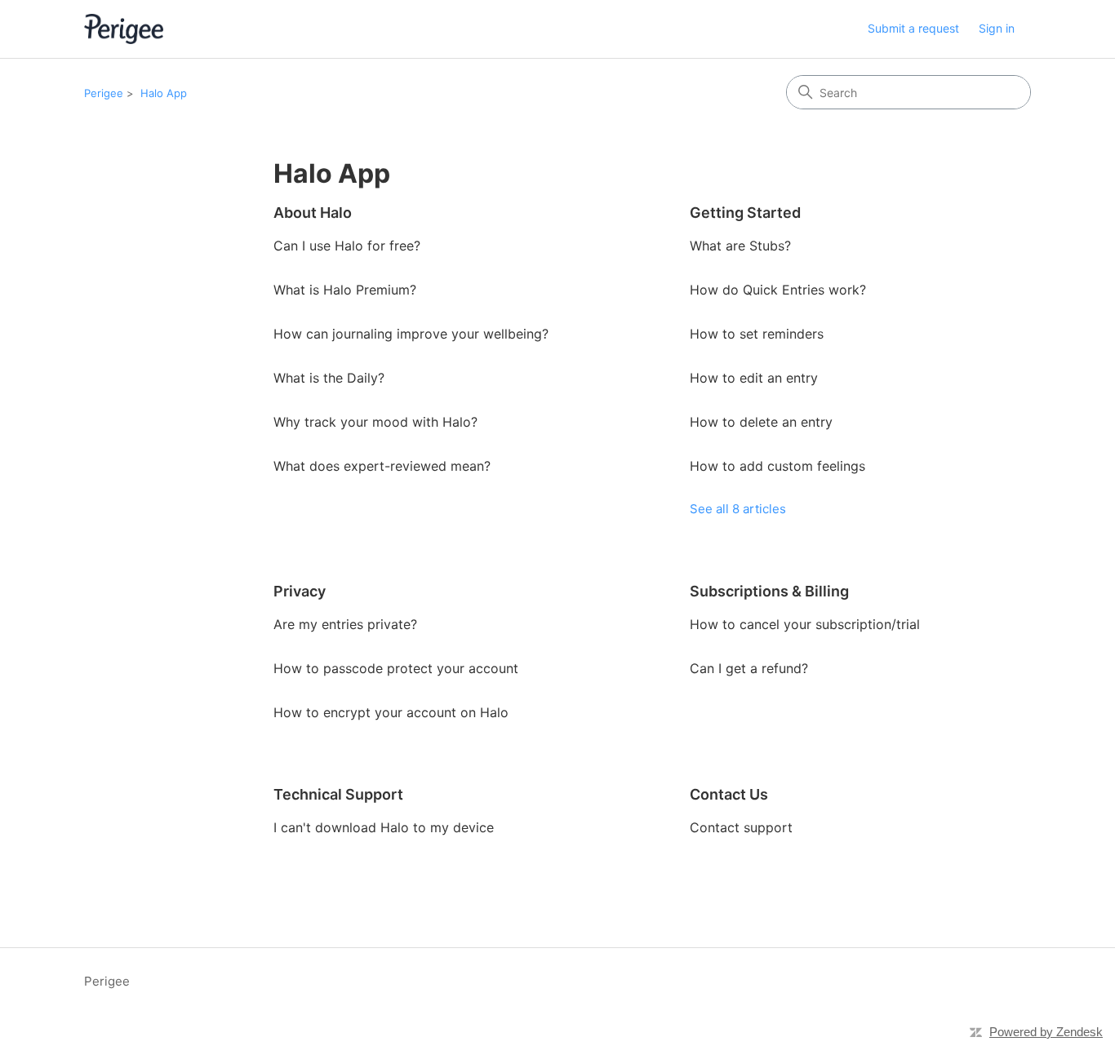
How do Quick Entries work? (778, 289)
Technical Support (338, 794)
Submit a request (913, 28)
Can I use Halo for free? (346, 245)
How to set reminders (757, 334)
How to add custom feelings (777, 466)
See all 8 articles (738, 508)
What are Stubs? (740, 245)
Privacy (299, 591)
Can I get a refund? (749, 668)
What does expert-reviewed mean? (382, 466)
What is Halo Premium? (344, 289)
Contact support (741, 827)
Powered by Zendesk (1046, 1032)
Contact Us (729, 794)
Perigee (103, 93)
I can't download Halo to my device (383, 827)
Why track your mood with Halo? (375, 422)
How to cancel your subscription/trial (805, 624)
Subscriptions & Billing (769, 591)
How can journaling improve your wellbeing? (411, 334)
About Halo (312, 212)
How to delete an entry (761, 422)
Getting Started (745, 212)
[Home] (123, 29)
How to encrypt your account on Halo (391, 712)
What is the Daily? (328, 378)
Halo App (163, 93)
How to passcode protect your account (395, 668)
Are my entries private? (345, 624)
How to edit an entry (754, 378)
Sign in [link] (997, 28)
